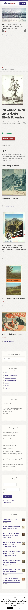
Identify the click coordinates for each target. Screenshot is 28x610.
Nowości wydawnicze (10, 378)
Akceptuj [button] (10, 608)
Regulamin (7, 388)
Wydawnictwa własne (10, 380)
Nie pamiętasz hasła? (8, 500)
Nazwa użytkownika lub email (10, 482)
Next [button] (25, 30)
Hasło (4, 489)
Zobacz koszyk (7, 502)
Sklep (6, 372)
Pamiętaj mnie (7, 493)
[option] (15, 28)
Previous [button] (3, 30)
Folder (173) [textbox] (13, 358)
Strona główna (7, 67)
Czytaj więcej (17, 608)
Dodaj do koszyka (9, 48)
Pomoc (7, 383)
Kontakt (7, 385)
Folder (14, 67)
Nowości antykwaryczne (11, 375)
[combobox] (14, 359)
